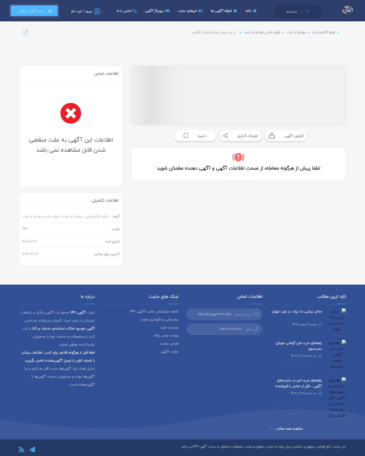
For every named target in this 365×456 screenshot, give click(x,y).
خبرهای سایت (187, 11)
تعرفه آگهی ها (221, 11)
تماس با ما (124, 11)
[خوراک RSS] (21, 450)
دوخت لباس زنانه (166, 335)
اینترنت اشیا (169, 327)
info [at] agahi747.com (215, 314)
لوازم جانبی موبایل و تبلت (262, 32)
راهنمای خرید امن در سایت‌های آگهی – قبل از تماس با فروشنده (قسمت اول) (298, 386)
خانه (248, 11)
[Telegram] (32, 450)
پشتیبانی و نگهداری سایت (159, 319)
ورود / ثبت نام (81, 11)
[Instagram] (43, 450)
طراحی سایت (169, 343)
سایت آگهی (169, 351)
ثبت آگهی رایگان (31, 11)
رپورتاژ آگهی (154, 11)
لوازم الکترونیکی (324, 32)
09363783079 (230, 329)
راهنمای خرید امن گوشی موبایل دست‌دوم (299, 346)
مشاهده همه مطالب (289, 428)
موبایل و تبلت (296, 32)
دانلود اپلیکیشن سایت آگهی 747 (154, 311)
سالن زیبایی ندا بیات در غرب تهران (297, 311)
